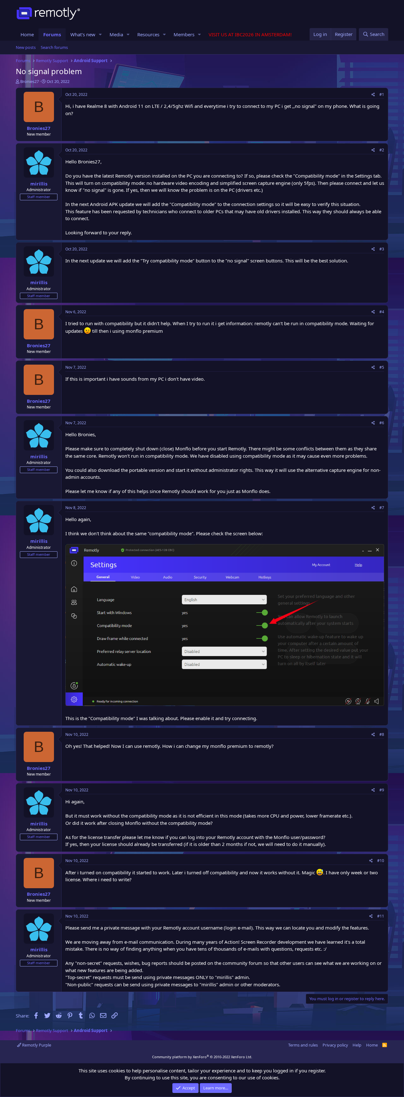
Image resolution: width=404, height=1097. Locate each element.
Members (184, 34)
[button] (100, 34)
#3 (381, 249)
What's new (82, 34)
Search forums (54, 47)
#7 (381, 507)
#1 (381, 94)
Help (357, 1045)
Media (116, 34)
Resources (148, 34)
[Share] (373, 94)
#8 (381, 734)
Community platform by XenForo (202, 1056)
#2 (381, 150)
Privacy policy (335, 1045)
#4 (381, 311)
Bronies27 (29, 81)
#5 (381, 367)
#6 (381, 422)
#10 (380, 860)
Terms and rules (303, 1045)
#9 (381, 790)
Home (27, 34)
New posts (26, 47)
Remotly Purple (36, 1045)
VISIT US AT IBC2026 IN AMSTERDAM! (250, 34)
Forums (52, 34)
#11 (380, 916)
